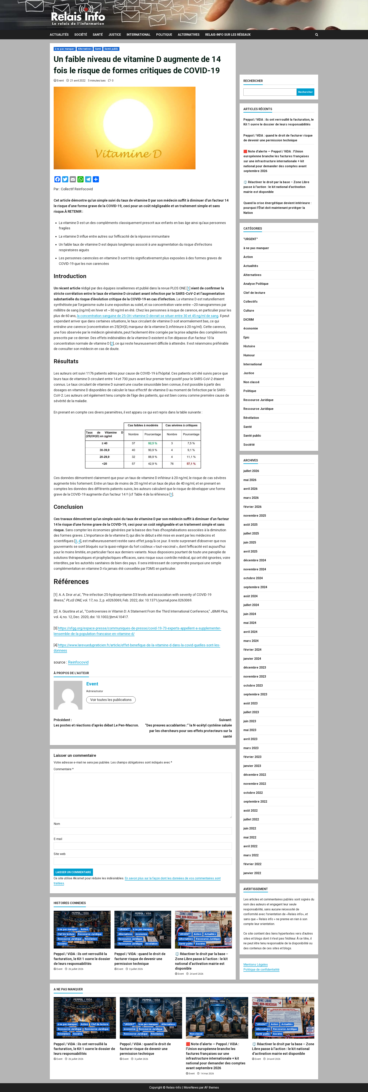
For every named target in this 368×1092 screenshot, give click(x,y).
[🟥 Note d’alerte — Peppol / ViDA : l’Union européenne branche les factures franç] (217, 1018)
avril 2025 (250, 551)
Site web (60, 854)
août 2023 (250, 703)
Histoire (249, 346)
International (138, 34)
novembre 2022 (254, 784)
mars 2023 (251, 748)
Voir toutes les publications (111, 700)
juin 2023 (249, 721)
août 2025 (250, 524)
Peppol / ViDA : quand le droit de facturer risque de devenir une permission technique (139, 958)
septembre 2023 (255, 694)
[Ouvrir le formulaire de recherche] (316, 35)
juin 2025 (249, 542)
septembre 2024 (255, 587)
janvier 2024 (252, 658)
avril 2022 (250, 846)
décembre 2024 (254, 560)
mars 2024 (251, 641)
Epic (246, 337)
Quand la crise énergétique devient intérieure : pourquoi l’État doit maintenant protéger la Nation (277, 208)
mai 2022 (249, 837)
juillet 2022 (251, 819)
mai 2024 (249, 623)
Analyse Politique (256, 284)
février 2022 (252, 864)
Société (80, 34)
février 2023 (252, 757)
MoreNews (191, 1087)
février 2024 (252, 649)
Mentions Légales (255, 964)
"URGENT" (124, 929)
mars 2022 (251, 855)
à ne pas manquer (65, 49)
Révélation (91, 939)
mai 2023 (249, 730)
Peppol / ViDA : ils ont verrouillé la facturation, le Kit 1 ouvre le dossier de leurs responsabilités (82, 958)
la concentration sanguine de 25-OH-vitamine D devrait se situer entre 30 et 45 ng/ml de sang (147, 316)
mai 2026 (249, 480)
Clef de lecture (66, 934)
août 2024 (250, 596)
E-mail (58, 839)
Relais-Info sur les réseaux (228, 34)
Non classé (251, 382)
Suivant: (188, 728)
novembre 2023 (254, 676)
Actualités (59, 34)
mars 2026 (251, 498)
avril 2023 (250, 739)
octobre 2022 (253, 793)
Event (60, 80)
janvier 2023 (252, 766)
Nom (57, 824)
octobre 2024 (253, 578)
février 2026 (252, 507)
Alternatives (189, 34)
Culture (248, 310)
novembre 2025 (254, 515)
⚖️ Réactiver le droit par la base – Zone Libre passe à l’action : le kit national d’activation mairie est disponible (276, 187)
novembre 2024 (254, 569)
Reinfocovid (78, 662)
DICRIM (248, 319)
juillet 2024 (251, 605)
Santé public (111, 49)
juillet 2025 (251, 533)
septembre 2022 (255, 801)
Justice (114, 34)
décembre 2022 (254, 775)
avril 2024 (250, 632)
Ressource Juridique (90, 934)
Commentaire (64, 769)
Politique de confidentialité (261, 969)
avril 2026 (250, 489)
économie (141, 934)
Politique (164, 34)
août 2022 (250, 810)
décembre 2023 (254, 667)
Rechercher (253, 81)
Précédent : (96, 722)
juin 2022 (249, 828)
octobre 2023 (253, 685)
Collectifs (250, 301)
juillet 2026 (251, 471)
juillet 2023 (251, 712)
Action (84, 929)
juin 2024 (249, 614)
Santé (98, 34)
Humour (249, 355)
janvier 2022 (252, 873)
